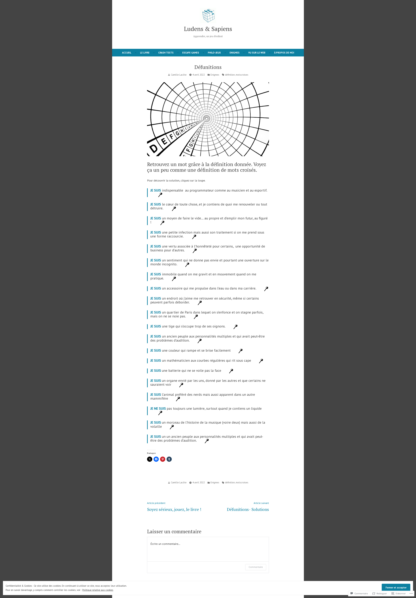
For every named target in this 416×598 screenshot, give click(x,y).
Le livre (145, 52)
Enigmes (235, 52)
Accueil (126, 52)
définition (230, 74)
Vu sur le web (256, 52)
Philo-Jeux (214, 52)
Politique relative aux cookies (97, 590)
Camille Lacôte (179, 74)
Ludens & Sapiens (208, 29)
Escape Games (190, 52)
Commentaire (256, 567)
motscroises (242, 74)
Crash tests (166, 52)
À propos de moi (284, 52)
